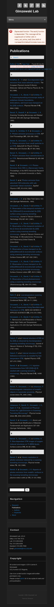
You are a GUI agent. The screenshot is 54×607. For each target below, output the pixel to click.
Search (15, 57)
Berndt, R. (27, 95)
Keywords (17, 512)
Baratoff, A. (22, 112)
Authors (16, 510)
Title (17, 64)
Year (27, 64)
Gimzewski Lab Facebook (19, 5)
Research (15, 505)
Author (12, 64)
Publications (16, 507)
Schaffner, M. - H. (16, 79)
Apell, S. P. (14, 408)
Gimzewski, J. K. (16, 95)
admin (22, 578)
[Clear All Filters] (37, 66)
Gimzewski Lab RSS (44, 5)
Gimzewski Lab (32, 595)
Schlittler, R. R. (24, 131)
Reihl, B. (13, 295)
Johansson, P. (38, 386)
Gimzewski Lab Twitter (25, 5)
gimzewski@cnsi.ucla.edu (23, 548)
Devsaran (30, 598)
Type (24, 64)
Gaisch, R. (14, 338)
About (14, 515)
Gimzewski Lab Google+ (32, 5)
